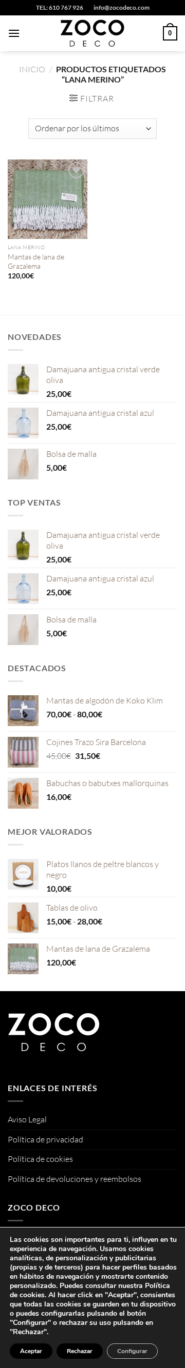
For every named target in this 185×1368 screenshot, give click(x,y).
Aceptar (31, 1351)
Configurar (132, 1351)
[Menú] (14, 33)
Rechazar (79, 1351)
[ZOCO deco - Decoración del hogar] (92, 33)
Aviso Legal (27, 1119)
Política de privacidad (45, 1139)
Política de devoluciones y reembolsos (74, 1179)
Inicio (32, 69)
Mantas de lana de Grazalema (36, 261)
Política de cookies (40, 1159)
